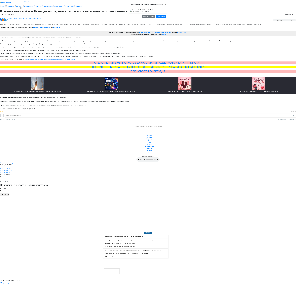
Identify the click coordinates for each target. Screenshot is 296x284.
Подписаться (161, 16)
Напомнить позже (148, 16)
